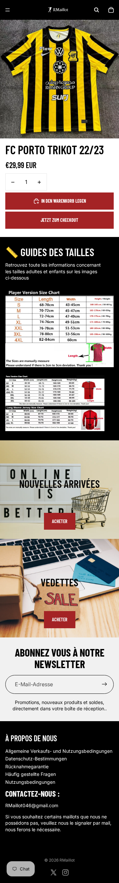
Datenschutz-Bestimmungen (36, 758)
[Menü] (7, 9)
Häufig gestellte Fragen (30, 774)
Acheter (59, 521)
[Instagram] (65, 872)
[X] (54, 872)
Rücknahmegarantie (27, 766)
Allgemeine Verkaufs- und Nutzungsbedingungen (58, 751)
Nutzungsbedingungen (30, 782)
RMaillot (67, 860)
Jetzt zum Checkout (59, 220)
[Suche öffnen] (96, 10)
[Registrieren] (104, 684)
